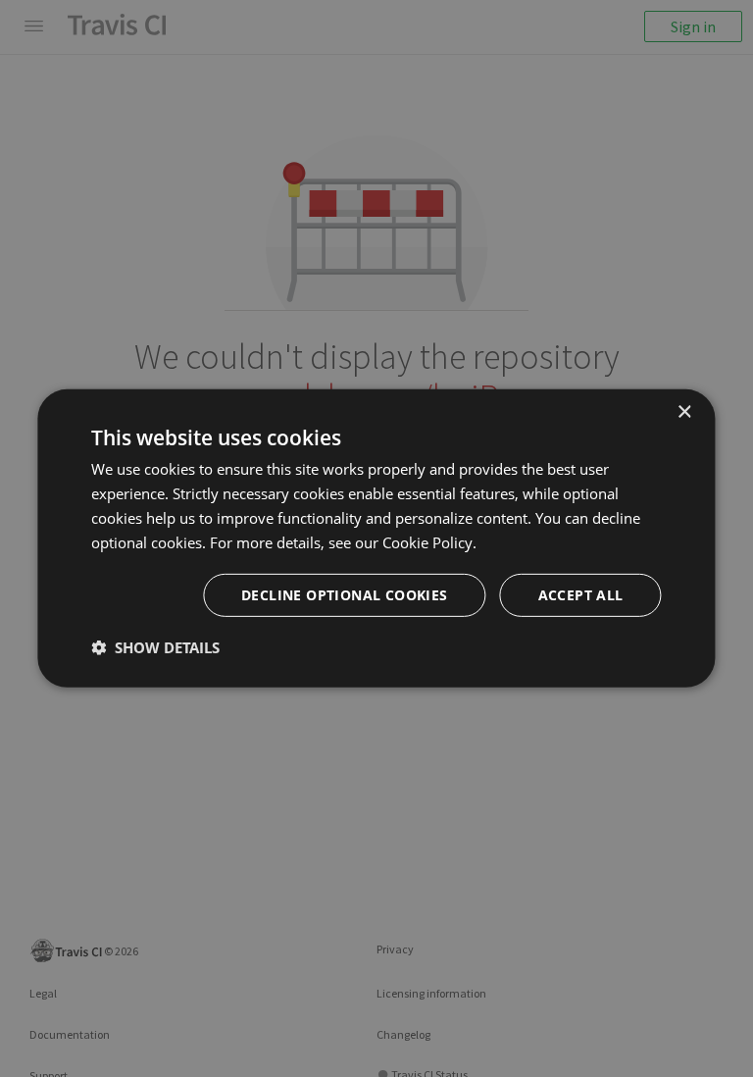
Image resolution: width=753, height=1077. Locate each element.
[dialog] (376, 538)
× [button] (684, 412)
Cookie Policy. (429, 541)
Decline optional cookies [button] (344, 595)
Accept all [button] (581, 595)
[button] (155, 647)
